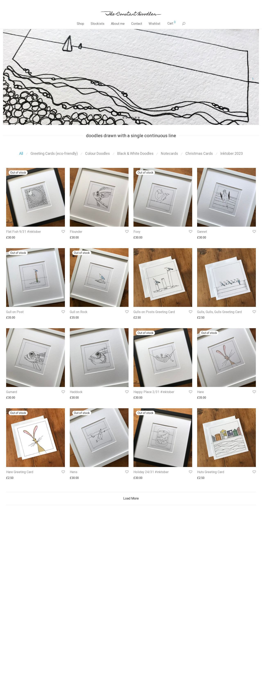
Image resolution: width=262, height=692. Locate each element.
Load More (131, 498)
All (21, 153)
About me (118, 24)
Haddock (76, 392)
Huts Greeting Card (210, 472)
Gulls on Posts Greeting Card (154, 312)
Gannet (202, 232)
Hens (73, 472)
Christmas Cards (199, 153)
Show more (11, 237)
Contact (136, 24)
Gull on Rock (78, 312)
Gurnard (11, 392)
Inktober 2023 (231, 153)
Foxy (136, 232)
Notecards (169, 153)
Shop (80, 24)
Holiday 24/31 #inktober (151, 472)
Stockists (97, 24)
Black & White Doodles (135, 153)
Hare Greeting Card (19, 472)
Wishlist (154, 24)
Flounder (76, 232)
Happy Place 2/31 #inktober (153, 392)
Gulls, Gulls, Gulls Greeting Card (219, 312)
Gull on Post (15, 312)
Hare (200, 392)
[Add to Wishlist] (63, 231)
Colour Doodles (97, 153)
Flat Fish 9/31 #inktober (23, 232)
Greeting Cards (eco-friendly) (54, 153)
